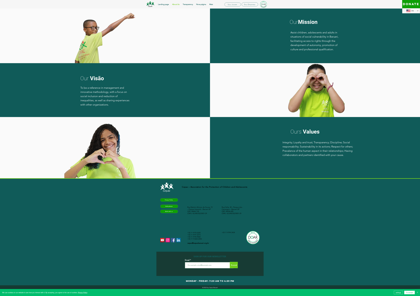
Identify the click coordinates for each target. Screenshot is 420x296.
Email (187, 260)
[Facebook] (173, 240)
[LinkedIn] (178, 240)
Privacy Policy (82, 292)
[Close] (417, 292)
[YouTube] (162, 240)
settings (398, 292)
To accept (409, 292)
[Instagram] (168, 240)
